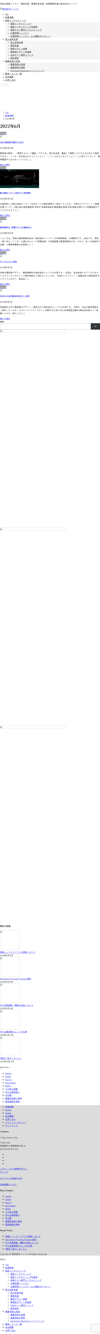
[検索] (95, 326)
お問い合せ (10, 1119)
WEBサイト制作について (21, 54)
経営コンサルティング (20, 23)
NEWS (8, 1085)
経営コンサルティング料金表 (24, 26)
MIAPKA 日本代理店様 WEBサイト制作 (14, 296)
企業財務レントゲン (19, 32)
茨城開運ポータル (8, 1184)
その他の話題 (11, 1088)
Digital (8, 1076)
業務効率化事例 (17, 67)
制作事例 (14, 58)
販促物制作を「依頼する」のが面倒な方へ (16, 227)
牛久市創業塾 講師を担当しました (16, 1005)
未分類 (8, 1095)
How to (8, 1079)
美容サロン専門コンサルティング (26, 29)
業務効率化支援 (17, 64)
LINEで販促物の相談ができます (12, 142)
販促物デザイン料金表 (20, 51)
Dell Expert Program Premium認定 (15, 978)
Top (7, 1264)
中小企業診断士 (12, 1092)
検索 (2, 321)
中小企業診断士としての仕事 (13, 1031)
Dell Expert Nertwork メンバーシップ (27, 70)
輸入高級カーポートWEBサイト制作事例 (15, 193)
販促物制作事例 (12, 1101)
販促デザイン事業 (18, 48)
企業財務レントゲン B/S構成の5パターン (30, 36)
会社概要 (9, 1116)
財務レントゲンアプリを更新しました (17, 952)
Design (8, 1073)
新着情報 (9, 1106)
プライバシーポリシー (15, 1122)
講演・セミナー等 (13, 1324)
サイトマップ (11, 1125)
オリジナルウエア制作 (8, 261)
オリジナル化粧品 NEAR (11, 1178)
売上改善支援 (16, 42)
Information (10, 1082)
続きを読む (5, 164)
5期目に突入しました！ (11, 1058)
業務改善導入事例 (13, 1098)
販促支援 (14, 45)
